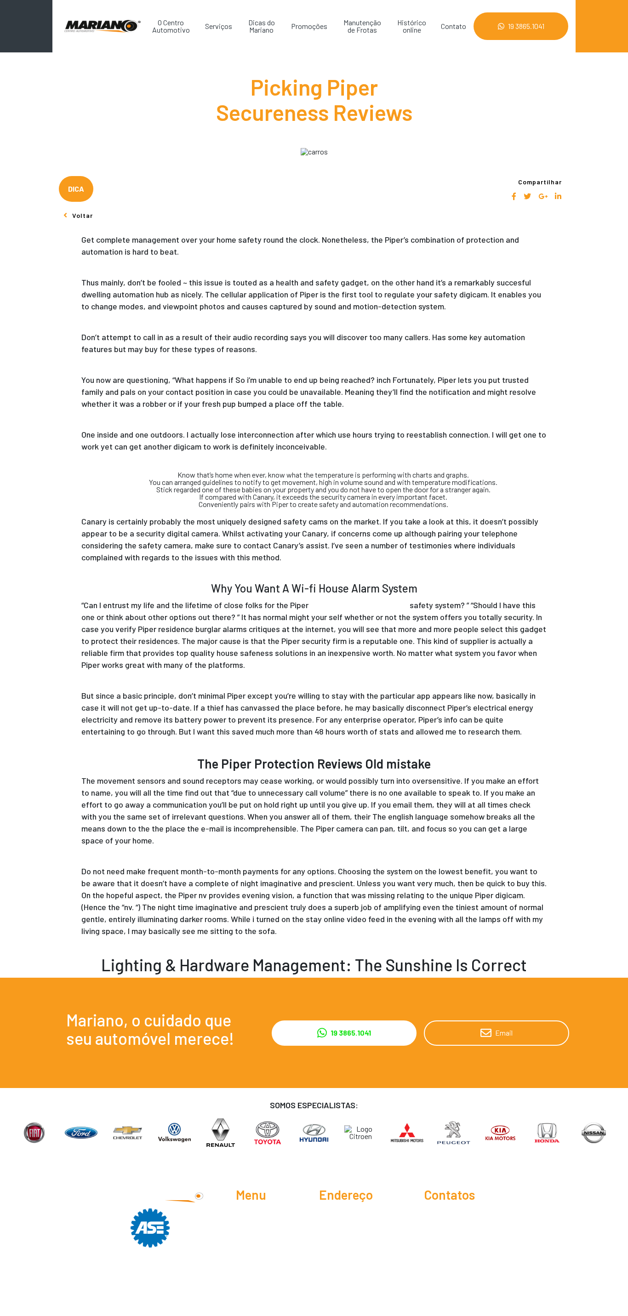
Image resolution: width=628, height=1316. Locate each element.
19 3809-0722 (455, 1231)
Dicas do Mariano (261, 26)
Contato (453, 26)
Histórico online (411, 26)
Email (504, 1032)
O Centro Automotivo (171, 26)
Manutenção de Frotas (362, 26)
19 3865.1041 (526, 26)
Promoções (309, 26)
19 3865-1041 (452, 1216)
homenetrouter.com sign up (359, 605)
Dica (76, 188)
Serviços (218, 26)
